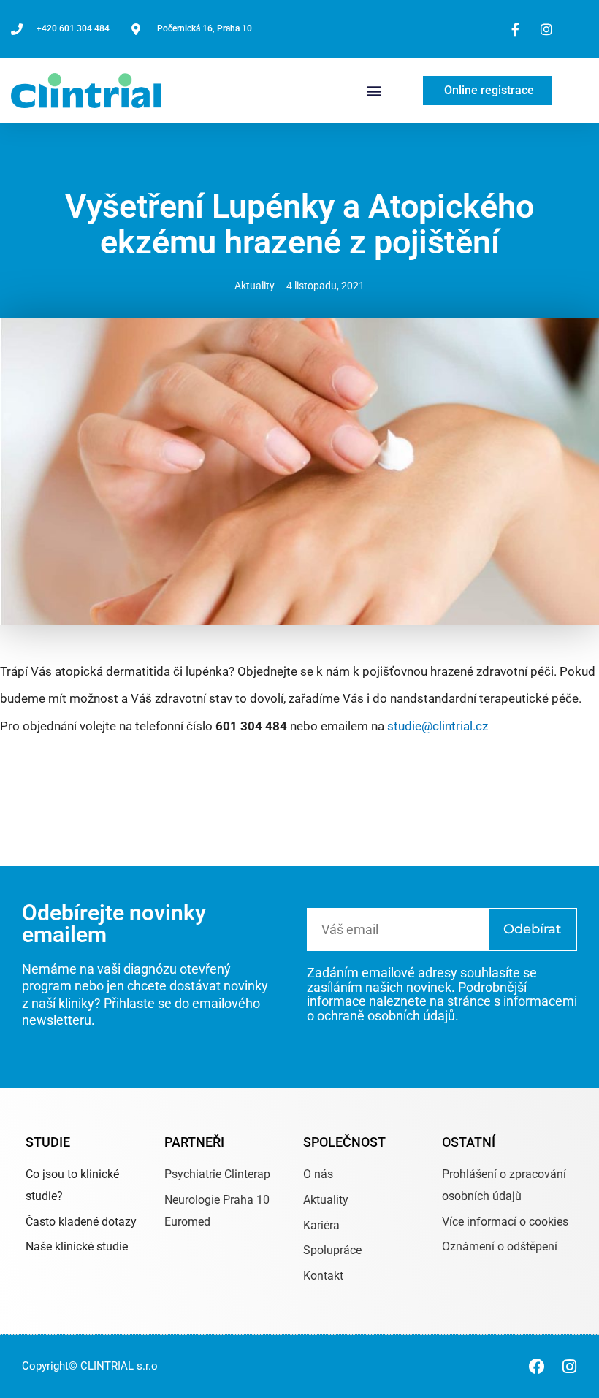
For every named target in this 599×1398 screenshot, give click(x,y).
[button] (374, 90)
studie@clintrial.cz (437, 726)
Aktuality (254, 285)
